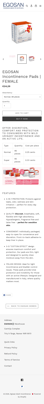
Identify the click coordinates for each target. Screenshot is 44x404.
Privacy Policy (10, 347)
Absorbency (7, 93)
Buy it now (22, 119)
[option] (12, 57)
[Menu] (40, 5)
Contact (8, 366)
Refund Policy (10, 354)
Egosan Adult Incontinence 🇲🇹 (21, 394)
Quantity (6, 101)
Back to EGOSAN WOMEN (24, 306)
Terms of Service (12, 360)
